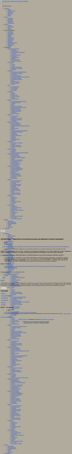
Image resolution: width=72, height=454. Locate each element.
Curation (13, 328)
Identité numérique (15, 333)
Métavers (13, 397)
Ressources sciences (16, 386)
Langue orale (14, 320)
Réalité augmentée (15, 399)
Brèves (6, 243)
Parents (9, 271)
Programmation (15, 324)
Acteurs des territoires (16, 405)
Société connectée (15, 418)
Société (9, 404)
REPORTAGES (5, 300)
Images (13, 354)
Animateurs (10, 256)
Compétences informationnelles (18, 326)
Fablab (13, 352)
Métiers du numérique (16, 344)
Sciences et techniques (13, 391)
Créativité (13, 278)
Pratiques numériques (13, 347)
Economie (13, 408)
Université (10, 452)
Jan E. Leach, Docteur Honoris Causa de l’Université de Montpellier (20, 312)
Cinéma (13, 289)
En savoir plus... (67, 313)
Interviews (10, 237)
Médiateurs (10, 270)
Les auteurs (7, 453)
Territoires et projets (16, 419)
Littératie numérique (16, 336)
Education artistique (16, 381)
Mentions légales (22, 319)
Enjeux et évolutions (16, 300)
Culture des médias (16, 327)
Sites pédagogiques (16, 388)
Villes (12, 429)
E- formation (14, 299)
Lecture (13, 322)
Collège (10, 449)
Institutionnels (11, 269)
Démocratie (14, 433)
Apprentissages (15, 276)
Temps (12, 372)
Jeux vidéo (13, 315)
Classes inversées (15, 349)
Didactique (10, 243)
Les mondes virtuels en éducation (19, 355)
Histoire (13, 383)
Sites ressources (15, 308)
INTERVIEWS (4, 298)
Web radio (13, 363)
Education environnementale (18, 382)
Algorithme (13, 375)
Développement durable (17, 393)
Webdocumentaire (15, 364)
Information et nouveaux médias (19, 332)
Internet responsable (16, 335)
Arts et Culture (11, 287)
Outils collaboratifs (15, 306)
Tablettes (13, 361)
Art (12, 288)
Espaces (13, 369)
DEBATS (3, 293)
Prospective (10, 366)
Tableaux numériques (16, 360)
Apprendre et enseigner (13, 273)
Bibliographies (14, 380)
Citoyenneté (14, 431)
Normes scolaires (15, 414)
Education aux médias (16, 331)
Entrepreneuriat (15, 341)
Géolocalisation (15, 353)
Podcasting (14, 358)
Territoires (10, 420)
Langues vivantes (15, 321)
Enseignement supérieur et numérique (20, 302)
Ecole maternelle (12, 447)
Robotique (13, 402)
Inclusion (13, 438)
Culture (13, 291)
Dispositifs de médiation (17, 293)
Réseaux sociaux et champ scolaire (19, 377)
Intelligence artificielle (16, 394)
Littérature (13, 294)
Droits (12, 330)
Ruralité (13, 425)
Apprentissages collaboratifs (18, 277)
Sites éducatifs (14, 387)
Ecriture (13, 317)
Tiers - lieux (14, 442)
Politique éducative (15, 370)
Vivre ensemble (11, 430)
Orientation (14, 345)
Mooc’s (13, 305)
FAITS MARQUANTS (6, 295)
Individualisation (15, 282)
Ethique (13, 436)
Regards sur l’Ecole (16, 415)
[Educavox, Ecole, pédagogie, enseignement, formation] (14, 1)
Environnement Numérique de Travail (20, 350)
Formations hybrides (16, 303)
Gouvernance (14, 437)
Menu (2, 231)
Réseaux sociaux (15, 338)
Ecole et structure (15, 407)
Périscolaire (10, 446)
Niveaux (6, 444)
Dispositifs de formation (16, 298)
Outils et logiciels (15, 398)
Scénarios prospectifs (16, 371)
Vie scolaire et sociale (16, 443)
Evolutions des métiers (16, 343)
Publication (14, 337)
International (14, 422)
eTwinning (13, 365)
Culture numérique (15, 280)
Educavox (34, 283)
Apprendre (13, 275)
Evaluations (14, 281)
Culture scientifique (15, 392)
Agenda (10, 240)
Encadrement (11, 262)
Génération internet (15, 410)
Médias (9, 325)
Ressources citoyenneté (17, 385)
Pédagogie (10, 245)
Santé (12, 416)
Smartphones (14, 359)
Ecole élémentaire (12, 448)
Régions (13, 424)
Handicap (13, 411)
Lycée (9, 451)
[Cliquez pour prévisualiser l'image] (35, 246)
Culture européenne (16, 432)
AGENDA (3, 304)
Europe (13, 421)
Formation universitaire (16, 304)
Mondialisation (14, 413)
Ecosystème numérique (16, 367)
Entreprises (10, 265)
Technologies (11, 248)
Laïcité (12, 440)
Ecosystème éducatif (16, 409)
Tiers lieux (13, 427)
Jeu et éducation (15, 311)
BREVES (3, 302)
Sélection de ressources (13, 378)
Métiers (9, 339)
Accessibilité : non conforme (47, 319)
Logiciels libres (14, 396)
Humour (13, 319)
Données (13, 376)
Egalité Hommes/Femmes (17, 435)
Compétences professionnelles (18, 297)
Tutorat (13, 309)
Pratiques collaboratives (17, 356)
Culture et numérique (16, 292)
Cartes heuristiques (16, 348)
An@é (10, 244)
